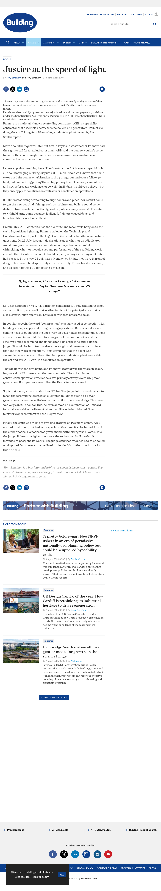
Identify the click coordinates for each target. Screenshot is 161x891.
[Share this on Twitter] (13, 89)
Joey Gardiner (78, 610)
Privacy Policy (85, 868)
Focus (7, 59)
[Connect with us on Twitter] (64, 854)
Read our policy (40, 876)
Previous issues (15, 830)
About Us (126, 868)
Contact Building (107, 868)
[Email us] (86, 854)
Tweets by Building (122, 530)
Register (122, 14)
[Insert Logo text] (20, 31)
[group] (141, 42)
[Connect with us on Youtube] (108, 854)
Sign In (149, 14)
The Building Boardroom (100, 14)
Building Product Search (143, 830)
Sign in (63, 82)
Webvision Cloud (89, 878)
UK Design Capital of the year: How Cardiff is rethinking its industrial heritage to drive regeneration (73, 601)
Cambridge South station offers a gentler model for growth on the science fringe (71, 651)
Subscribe (136, 14)
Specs (152, 868)
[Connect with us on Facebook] (53, 854)
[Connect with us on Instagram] (97, 854)
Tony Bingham (13, 77)
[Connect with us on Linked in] (75, 854)
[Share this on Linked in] (19, 89)
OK (62, 874)
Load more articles (54, 697)
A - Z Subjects (60, 830)
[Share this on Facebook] (6, 89)
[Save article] (102, 89)
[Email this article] (26, 89)
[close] (105, 82)
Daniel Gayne (78, 559)
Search (154, 24)
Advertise (139, 868)
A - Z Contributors (101, 830)
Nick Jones (76, 661)
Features (48, 530)
